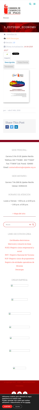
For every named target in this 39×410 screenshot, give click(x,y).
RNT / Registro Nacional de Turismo (19, 255)
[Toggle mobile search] (30, 4)
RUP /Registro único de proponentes (19, 258)
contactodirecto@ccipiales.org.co (22, 167)
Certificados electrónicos (19, 240)
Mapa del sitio (19, 213)
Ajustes (17, 406)
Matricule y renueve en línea (19, 244)
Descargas (19, 269)
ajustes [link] (27, 402)
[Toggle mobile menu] (34, 4)
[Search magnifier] (33, 224)
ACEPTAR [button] (7, 406)
